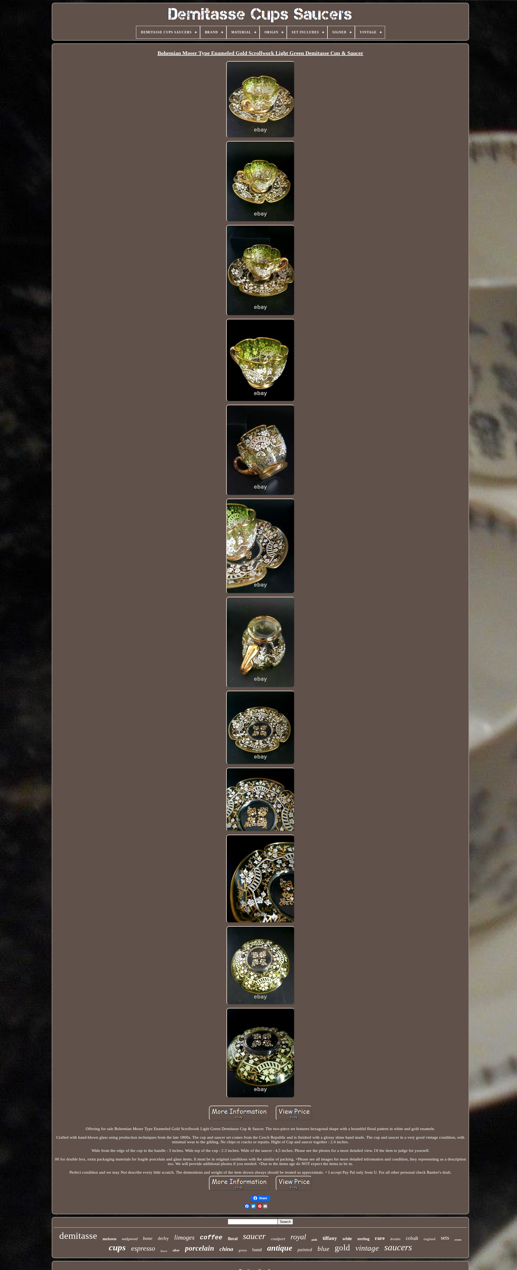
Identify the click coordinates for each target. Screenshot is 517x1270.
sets (445, 1237)
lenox (163, 1251)
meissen (109, 1239)
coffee (211, 1237)
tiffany (330, 1238)
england (429, 1239)
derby (163, 1238)
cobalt (412, 1238)
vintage (367, 1248)
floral (232, 1238)
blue (323, 1248)
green (243, 1250)
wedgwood (130, 1239)
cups (117, 1247)
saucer (254, 1236)
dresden (395, 1239)
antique (279, 1247)
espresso (143, 1248)
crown (458, 1239)
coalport (278, 1239)
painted (305, 1249)
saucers (398, 1247)
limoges (184, 1237)
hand (257, 1249)
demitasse (78, 1235)
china (226, 1249)
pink (314, 1239)
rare (380, 1238)
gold (342, 1247)
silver (176, 1250)
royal (298, 1237)
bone (147, 1238)
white (347, 1238)
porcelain (199, 1248)
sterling (363, 1239)
